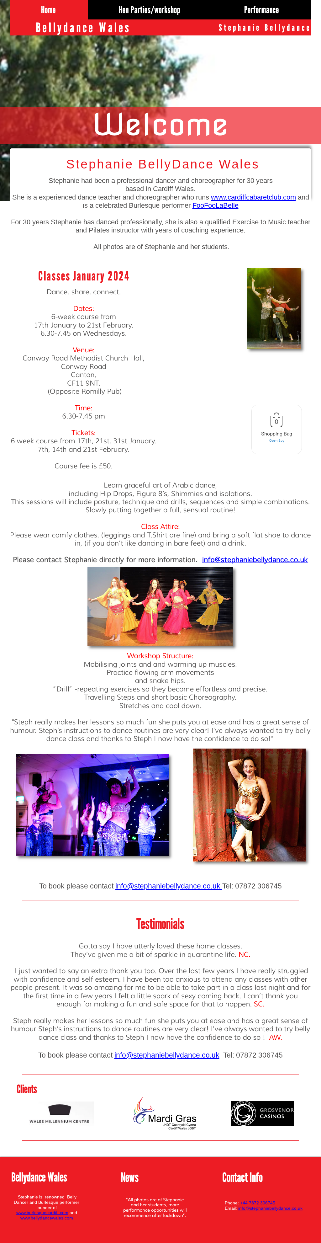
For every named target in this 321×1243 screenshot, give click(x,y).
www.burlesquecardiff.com (42, 1212)
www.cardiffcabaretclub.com (253, 197)
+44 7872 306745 (257, 1202)
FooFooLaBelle (215, 205)
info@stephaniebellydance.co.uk (167, 886)
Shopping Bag (276, 434)
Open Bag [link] (276, 441)
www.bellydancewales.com (46, 1217)
